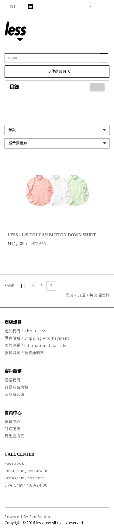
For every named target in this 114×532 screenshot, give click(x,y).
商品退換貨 (14, 436)
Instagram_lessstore (25, 477)
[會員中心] (88, 5)
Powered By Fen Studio (27, 516)
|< (22, 285)
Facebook (14, 463)
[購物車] (97, 5)
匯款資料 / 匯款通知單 (24, 352)
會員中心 (12, 421)
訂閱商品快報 (16, 387)
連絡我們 (12, 380)
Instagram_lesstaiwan (26, 470)
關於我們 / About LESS (25, 331)
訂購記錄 (12, 428)
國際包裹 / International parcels (35, 345)
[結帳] (104, 5)
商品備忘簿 (14, 394)
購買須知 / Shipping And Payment (37, 338)
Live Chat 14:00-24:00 (26, 485)
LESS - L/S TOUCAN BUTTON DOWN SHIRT (52, 235)
